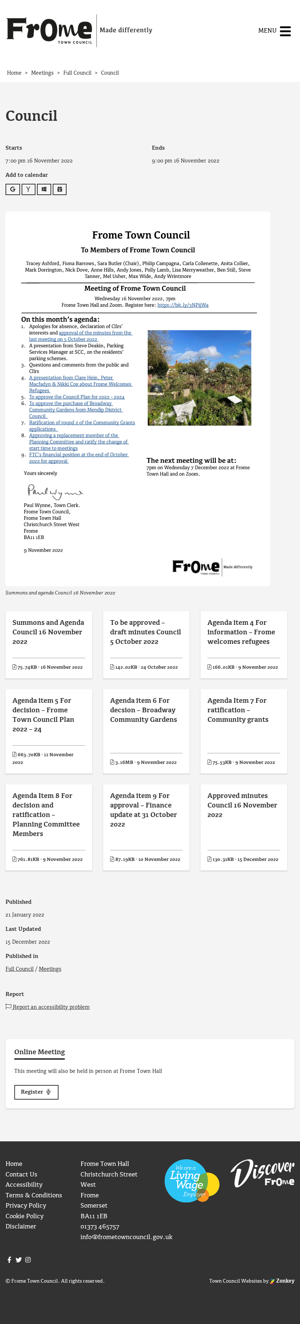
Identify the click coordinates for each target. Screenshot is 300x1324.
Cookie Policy (24, 1216)
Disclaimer (20, 1226)
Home (13, 1164)
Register (33, 1092)
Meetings (50, 969)
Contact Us (21, 1174)
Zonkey (285, 1281)
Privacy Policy (25, 1205)
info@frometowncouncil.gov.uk (126, 1237)
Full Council (19, 969)
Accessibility (23, 1185)
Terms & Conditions (33, 1195)
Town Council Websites (235, 1281)
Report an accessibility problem (50, 1007)
